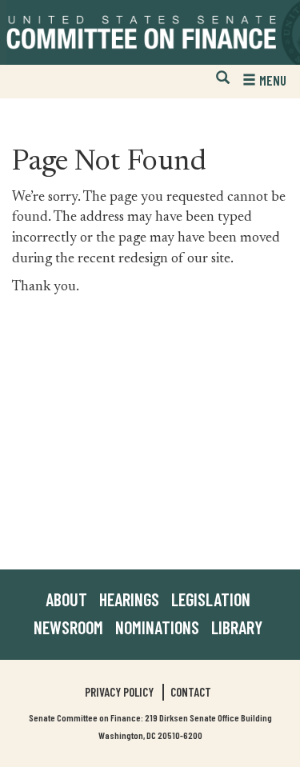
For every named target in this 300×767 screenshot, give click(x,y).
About (66, 599)
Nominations (157, 627)
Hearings (129, 599)
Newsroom (68, 627)
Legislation (210, 599)
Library (236, 627)
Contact (190, 692)
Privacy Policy (119, 692)
